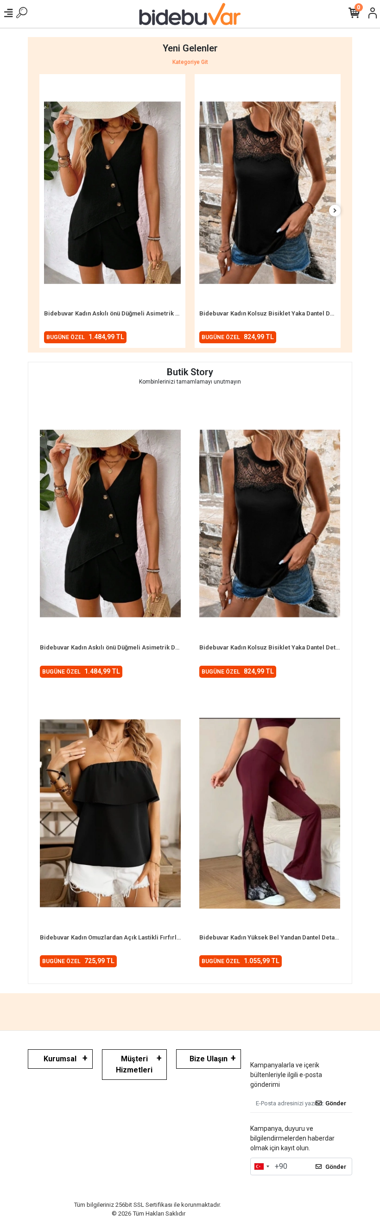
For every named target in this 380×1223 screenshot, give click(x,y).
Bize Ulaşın (209, 1058)
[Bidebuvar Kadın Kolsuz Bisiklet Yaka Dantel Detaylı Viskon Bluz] (267, 193)
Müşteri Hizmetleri (134, 1064)
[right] (335, 211)
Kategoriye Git (190, 62)
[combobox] (261, 1166)
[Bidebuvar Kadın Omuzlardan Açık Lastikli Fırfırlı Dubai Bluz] (110, 813)
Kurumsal (60, 1058)
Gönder (335, 1103)
